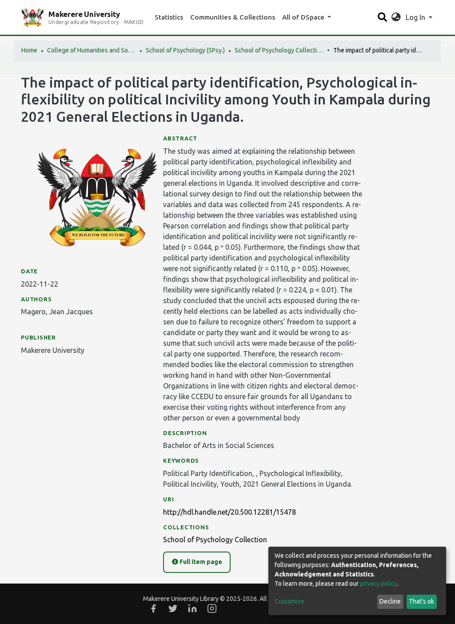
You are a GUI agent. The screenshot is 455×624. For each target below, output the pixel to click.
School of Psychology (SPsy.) (185, 50)
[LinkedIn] (192, 608)
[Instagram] (212, 608)
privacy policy (378, 583)
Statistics (169, 17)
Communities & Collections (232, 17)
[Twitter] (173, 608)
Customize (289, 601)
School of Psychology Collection (279, 50)
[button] (396, 17)
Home (29, 50)
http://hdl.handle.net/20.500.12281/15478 (229, 512)
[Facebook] (153, 608)
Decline (390, 601)
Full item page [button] (200, 561)
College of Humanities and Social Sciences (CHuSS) (91, 50)
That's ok (421, 601)
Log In (416, 17)
